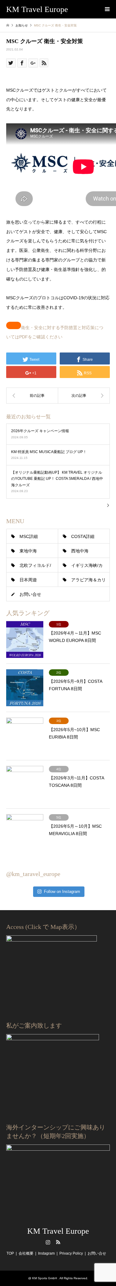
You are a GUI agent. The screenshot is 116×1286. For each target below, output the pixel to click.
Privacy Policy (71, 1253)
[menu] (106, 9)
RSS (58, 1242)
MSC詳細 (28, 536)
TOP (10, 1253)
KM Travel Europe (58, 1231)
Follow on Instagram (62, 891)
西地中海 (79, 550)
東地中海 (28, 550)
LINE (68, 1242)
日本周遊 (28, 579)
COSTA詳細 (82, 536)
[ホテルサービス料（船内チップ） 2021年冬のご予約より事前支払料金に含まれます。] (84, 396)
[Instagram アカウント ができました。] (32, 396)
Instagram (48, 1242)
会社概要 (26, 1253)
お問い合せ (30, 594)
